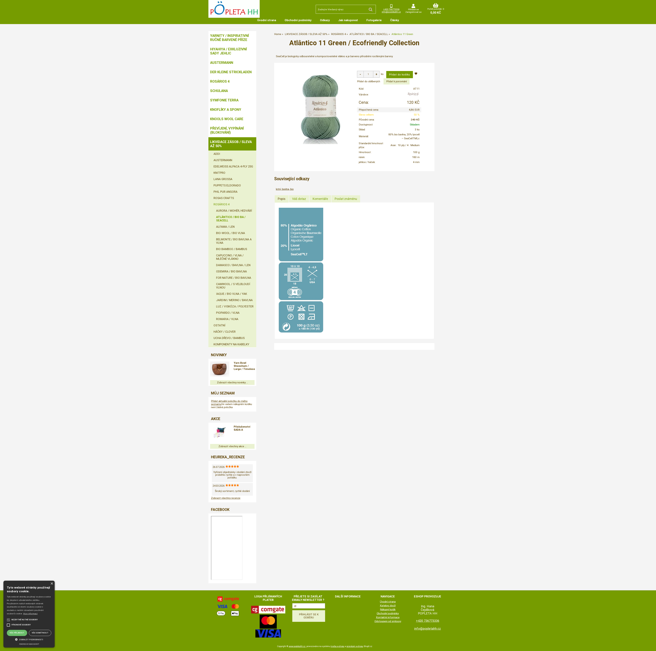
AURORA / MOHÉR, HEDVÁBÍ (234, 210)
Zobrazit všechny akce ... (232, 446)
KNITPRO (219, 172)
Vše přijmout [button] (17, 633)
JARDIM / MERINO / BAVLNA (234, 300)
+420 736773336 (391, 9)
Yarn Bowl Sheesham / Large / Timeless (244, 366)
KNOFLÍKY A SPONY (225, 110)
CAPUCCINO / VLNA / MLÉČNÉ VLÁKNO (230, 257)
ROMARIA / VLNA (227, 319)
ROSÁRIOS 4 (220, 81)
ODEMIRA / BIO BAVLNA (231, 271)
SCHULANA (219, 91)
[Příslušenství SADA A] (219, 433)
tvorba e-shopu (337, 646)
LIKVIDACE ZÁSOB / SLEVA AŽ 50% (231, 144)
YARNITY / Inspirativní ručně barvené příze (229, 38)
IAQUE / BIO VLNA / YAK (231, 293)
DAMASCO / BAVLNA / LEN (233, 265)
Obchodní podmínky (298, 20)
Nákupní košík (387, 609)
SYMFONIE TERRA (224, 100)
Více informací (30, 614)
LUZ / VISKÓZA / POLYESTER (235, 306)
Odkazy (325, 20)
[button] (29, 639)
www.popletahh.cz (297, 646)
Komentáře (320, 199)
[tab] (282, 198)
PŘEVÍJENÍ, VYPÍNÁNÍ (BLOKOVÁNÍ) (227, 130)
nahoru (651, 646)
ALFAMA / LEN (225, 226)
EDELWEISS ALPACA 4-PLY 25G (233, 166)
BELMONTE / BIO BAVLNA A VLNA (234, 241)
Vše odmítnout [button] (40, 633)
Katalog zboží (388, 605)
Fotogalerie (374, 20)
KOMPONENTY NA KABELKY (231, 344)
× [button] (51, 583)
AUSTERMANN (221, 63)
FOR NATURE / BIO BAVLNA (233, 277)
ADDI (217, 153)
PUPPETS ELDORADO (227, 185)
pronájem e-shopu (355, 646)
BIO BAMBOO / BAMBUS (231, 249)
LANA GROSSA (223, 179)
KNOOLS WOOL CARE (226, 119)
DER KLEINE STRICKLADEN (231, 72)
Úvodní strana (266, 20)
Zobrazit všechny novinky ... (232, 382)
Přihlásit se (413, 9)
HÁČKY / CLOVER (225, 331)
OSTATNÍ (219, 325)
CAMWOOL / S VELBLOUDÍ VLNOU (233, 285)
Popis (281, 199)
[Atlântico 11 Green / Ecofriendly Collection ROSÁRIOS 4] (321, 106)
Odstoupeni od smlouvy (387, 621)
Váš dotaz (299, 199)
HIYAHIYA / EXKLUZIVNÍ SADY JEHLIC (228, 51)
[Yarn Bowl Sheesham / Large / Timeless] (219, 369)
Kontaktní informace (388, 617)
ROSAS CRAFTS (224, 198)
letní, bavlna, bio (285, 189)
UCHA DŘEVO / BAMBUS (229, 338)
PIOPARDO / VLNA (228, 312)
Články (394, 20)
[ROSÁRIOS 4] (413, 95)
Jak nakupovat (348, 20)
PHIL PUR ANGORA (225, 191)
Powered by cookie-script (29, 644)
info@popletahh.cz (391, 12)
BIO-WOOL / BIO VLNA (230, 233)
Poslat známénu (346, 199)
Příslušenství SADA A (242, 428)
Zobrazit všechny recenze (225, 498)
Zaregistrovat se (413, 12)
